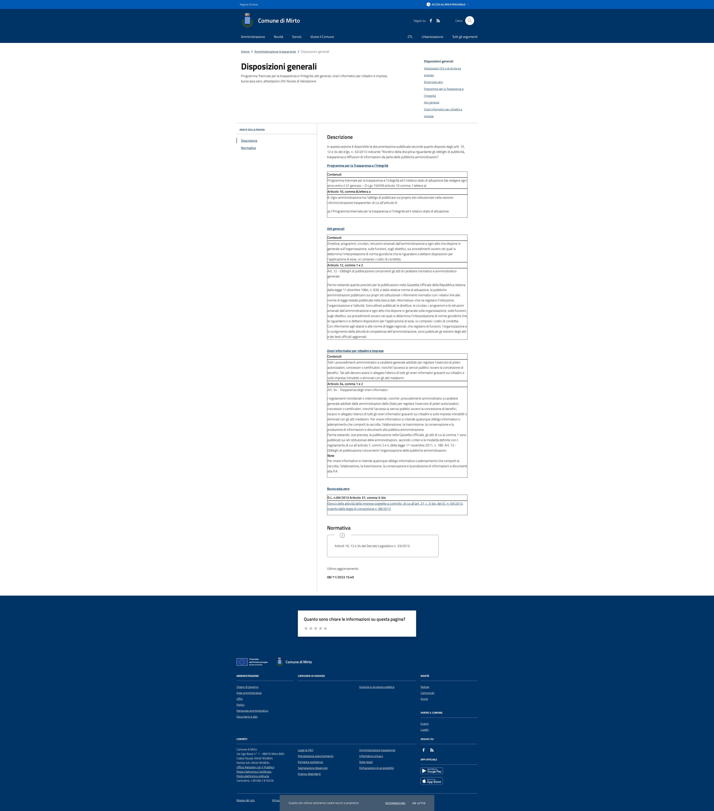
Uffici (240, 699)
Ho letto (418, 803)
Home (245, 51)
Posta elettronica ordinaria (253, 776)
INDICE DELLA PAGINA (252, 130)
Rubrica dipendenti (309, 774)
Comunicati (427, 693)
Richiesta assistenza (310, 762)
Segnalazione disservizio (313, 768)
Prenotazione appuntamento (315, 756)
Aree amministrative (249, 693)
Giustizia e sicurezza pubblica (376, 687)
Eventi (425, 723)
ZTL (410, 36)
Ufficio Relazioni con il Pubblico (255, 767)
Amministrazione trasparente (275, 51)
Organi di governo (247, 687)
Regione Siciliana (249, 4)
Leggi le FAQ (305, 750)
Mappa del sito (246, 800)
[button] (448, 4)
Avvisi (424, 699)
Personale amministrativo (252, 710)
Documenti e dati (247, 716)
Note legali (366, 762)
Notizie (425, 687)
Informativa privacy (371, 756)
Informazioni (395, 803)
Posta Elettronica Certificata (254, 771)
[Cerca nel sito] (469, 20)
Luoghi (425, 729)
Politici (241, 704)
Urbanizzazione (432, 36)
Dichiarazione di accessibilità (376, 768)
